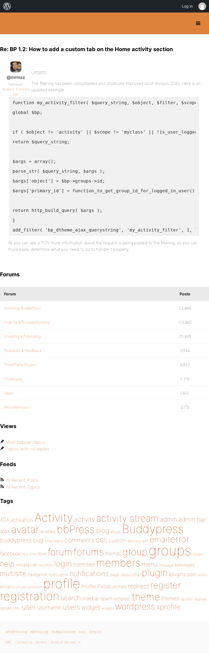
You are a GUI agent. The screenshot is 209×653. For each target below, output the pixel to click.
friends (113, 553)
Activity (54, 517)
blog (102, 531)
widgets (108, 608)
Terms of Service (62, 642)
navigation (37, 574)
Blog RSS (95, 632)
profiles (119, 586)
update (187, 599)
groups (170, 550)
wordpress (135, 606)
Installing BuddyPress (22, 308)
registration (29, 596)
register (165, 585)
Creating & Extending (22, 336)
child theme (54, 541)
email (159, 539)
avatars (47, 531)
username (49, 607)
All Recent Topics (23, 487)
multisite (13, 574)
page (114, 574)
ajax (5, 531)
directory (134, 541)
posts (203, 574)
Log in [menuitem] (187, 6)
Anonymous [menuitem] (202, 6)
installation (26, 565)
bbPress (76, 529)
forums (88, 552)
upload (6, 608)
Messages (185, 565)
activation (21, 520)
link (41, 565)
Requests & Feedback (23, 350)
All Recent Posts (22, 480)
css (101, 539)
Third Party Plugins (20, 364)
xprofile (168, 606)
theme (146, 597)
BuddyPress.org (9, 23)
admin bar (192, 519)
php (136, 574)
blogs (115, 531)
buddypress (16, 540)
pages (126, 574)
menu (150, 564)
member (84, 564)
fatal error (29, 554)
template (122, 598)
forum (60, 552)
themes (170, 598)
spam (106, 598)
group (134, 552)
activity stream (127, 518)
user (29, 607)
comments (79, 540)
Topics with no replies (27, 448)
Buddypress (153, 529)
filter (42, 553)
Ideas (9, 393)
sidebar (90, 598)
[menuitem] (7, 6)
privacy (7, 586)
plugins (177, 574)
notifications (89, 573)
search (71, 598)
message (166, 565)
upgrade (200, 599)
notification (58, 574)
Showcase (13, 378)
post (192, 574)
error (179, 539)
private (21, 587)
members (118, 562)
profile (61, 584)
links (49, 565)
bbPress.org (39, 632)
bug (38, 540)
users (71, 607)
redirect (138, 586)
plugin (155, 572)
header (198, 554)
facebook (10, 553)
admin (168, 519)
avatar (25, 529)
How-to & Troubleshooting (27, 322)
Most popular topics (25, 442)
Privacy (41, 642)
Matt (82, 632)
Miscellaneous (16, 407)
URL (16, 608)
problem (35, 587)
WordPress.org (16, 632)
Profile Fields (96, 586)
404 (4, 520)
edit (145, 541)
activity (84, 519)
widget (90, 607)
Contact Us (23, 642)
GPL (8, 642)
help (7, 563)
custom (117, 540)
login (63, 563)
